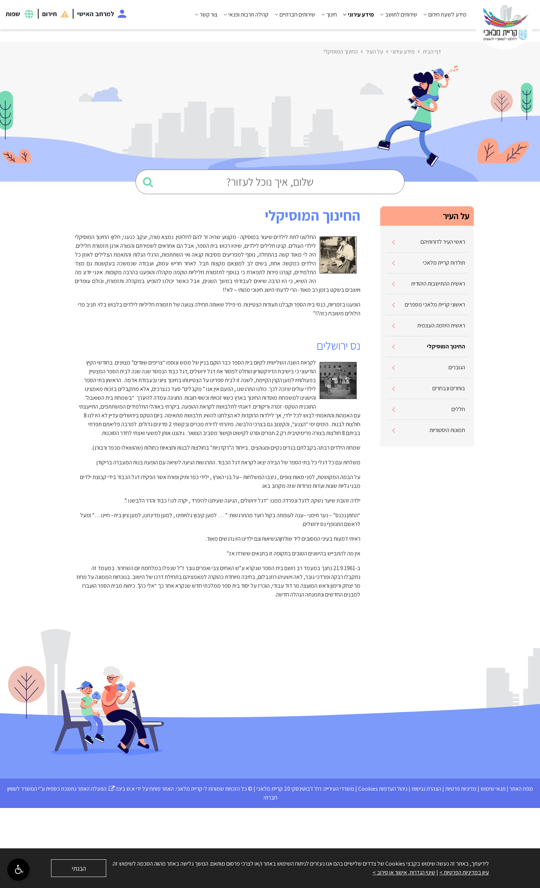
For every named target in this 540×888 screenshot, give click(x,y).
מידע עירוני (361, 14)
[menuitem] (442, 14)
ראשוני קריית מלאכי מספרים (435, 304)
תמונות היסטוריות (447, 430)
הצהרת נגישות (426, 789)
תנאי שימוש (492, 789)
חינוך (331, 14)
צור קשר (208, 14)
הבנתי (79, 868)
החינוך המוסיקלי (446, 346)
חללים (458, 409)
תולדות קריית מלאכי (444, 263)
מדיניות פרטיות (460, 789)
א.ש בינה (122, 789)
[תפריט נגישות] (18, 870)
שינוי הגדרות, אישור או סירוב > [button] (403, 872)
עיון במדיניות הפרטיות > (464, 872)
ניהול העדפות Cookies (382, 789)
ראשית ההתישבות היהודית (438, 283)
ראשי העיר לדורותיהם (443, 242)
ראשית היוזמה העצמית (441, 325)
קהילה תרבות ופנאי (248, 14)
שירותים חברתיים (297, 14)
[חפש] (148, 182)
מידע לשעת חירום (447, 14)
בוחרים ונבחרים (448, 388)
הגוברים (457, 367)
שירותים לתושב (401, 14)
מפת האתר (521, 789)
